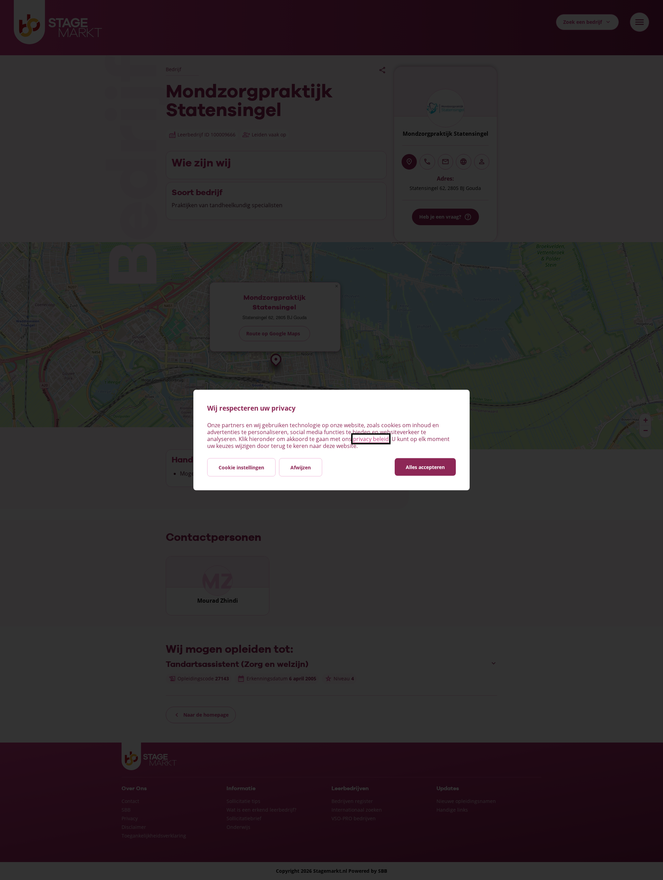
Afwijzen (300, 467)
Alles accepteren (425, 467)
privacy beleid (371, 439)
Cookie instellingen (241, 467)
